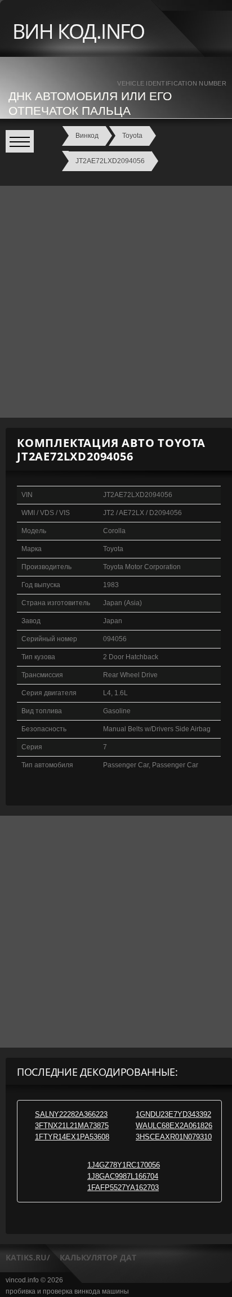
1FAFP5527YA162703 (123, 1187)
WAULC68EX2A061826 (174, 1125)
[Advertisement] (116, 302)
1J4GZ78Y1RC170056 (123, 1165)
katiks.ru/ (28, 1257)
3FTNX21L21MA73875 (72, 1125)
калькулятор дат (98, 1257)
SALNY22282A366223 (71, 1114)
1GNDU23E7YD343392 (173, 1114)
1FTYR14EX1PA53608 (72, 1137)
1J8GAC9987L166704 (122, 1176)
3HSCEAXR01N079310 (174, 1137)
